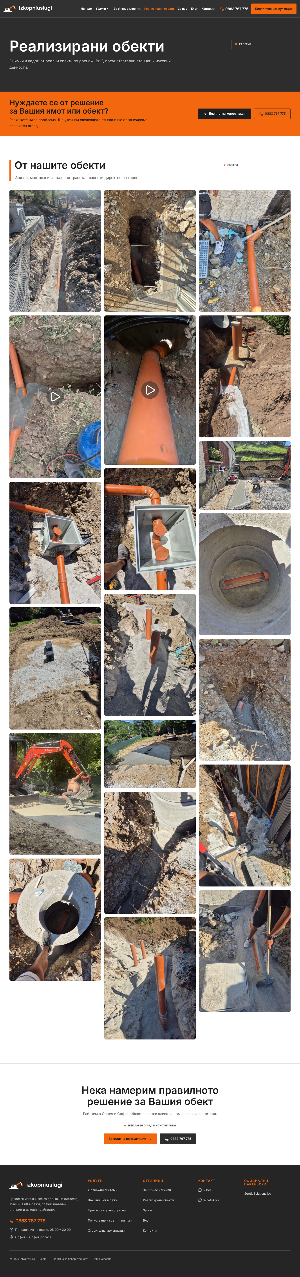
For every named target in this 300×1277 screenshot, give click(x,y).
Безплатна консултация (274, 9)
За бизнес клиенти (127, 9)
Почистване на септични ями (110, 1220)
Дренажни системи (102, 1190)
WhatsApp (211, 1200)
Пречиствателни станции (107, 1210)
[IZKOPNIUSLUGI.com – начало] (28, 8)
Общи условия (102, 1258)
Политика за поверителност (69, 1258)
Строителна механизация (107, 1230)
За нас (182, 9)
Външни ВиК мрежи (102, 1200)
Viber (207, 1190)
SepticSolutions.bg (257, 1193)
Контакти (208, 9)
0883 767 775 (275, 113)
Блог (194, 9)
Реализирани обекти (159, 9)
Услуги (101, 9)
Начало (86, 9)
